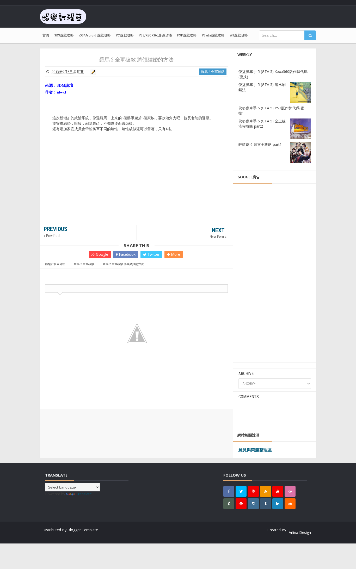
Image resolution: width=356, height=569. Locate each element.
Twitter (152, 254)
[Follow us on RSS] (265, 491)
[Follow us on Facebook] (228, 491)
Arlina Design (300, 532)
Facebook (127, 254)
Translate (84, 493)
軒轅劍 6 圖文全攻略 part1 (260, 144)
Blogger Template (82, 529)
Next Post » (218, 237)
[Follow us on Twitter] (241, 491)
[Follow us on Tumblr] (265, 503)
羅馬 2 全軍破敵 (213, 71)
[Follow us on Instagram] (253, 503)
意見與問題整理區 (255, 450)
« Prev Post (52, 236)
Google (101, 254)
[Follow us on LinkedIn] (277, 503)
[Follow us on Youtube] (277, 491)
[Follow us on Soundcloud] (290, 503)
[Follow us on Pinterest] (241, 503)
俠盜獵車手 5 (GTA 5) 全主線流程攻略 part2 (262, 123)
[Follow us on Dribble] (290, 491)
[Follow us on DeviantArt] (228, 503)
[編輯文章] (92, 71)
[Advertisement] (136, 190)
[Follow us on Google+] (253, 491)
